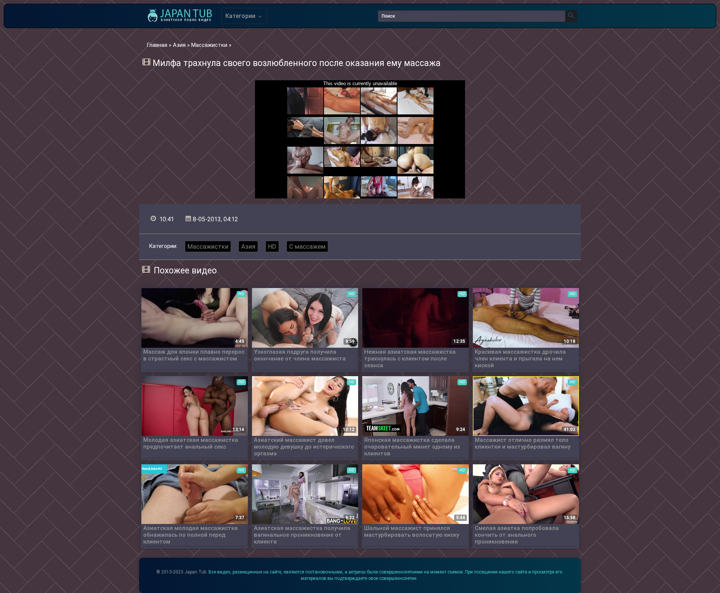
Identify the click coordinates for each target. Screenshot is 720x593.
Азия (248, 246)
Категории (241, 16)
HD (272, 246)
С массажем (307, 246)
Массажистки (208, 246)
